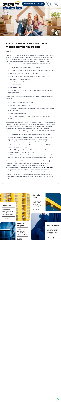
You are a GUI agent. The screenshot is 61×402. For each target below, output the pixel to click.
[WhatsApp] (58, 399)
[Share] (10, 51)
